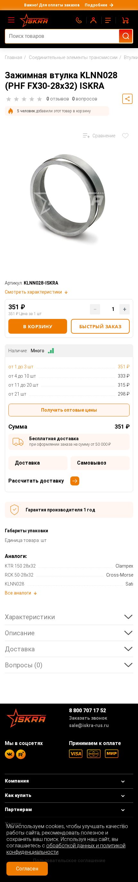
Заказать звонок (88, 718)
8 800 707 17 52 (87, 710)
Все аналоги (18, 592)
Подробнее (96, 5)
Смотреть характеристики (33, 292)
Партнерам (18, 809)
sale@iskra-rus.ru (89, 725)
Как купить (18, 795)
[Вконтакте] (9, 754)
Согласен (27, 869)
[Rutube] (21, 754)
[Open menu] (11, 20)
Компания (17, 781)
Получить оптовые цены (69, 410)
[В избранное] (126, 136)
